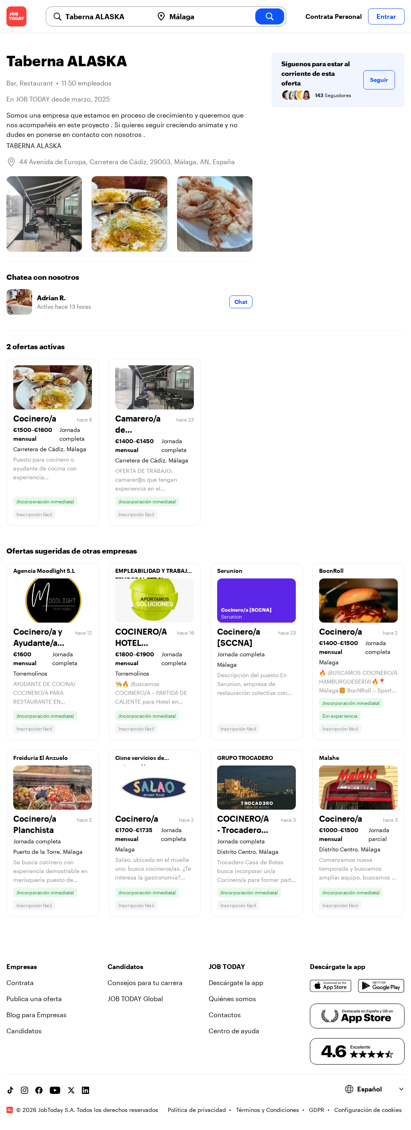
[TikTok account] (10, 1090)
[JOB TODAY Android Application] (381, 986)
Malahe (329, 757)
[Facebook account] (39, 1090)
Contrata (20, 982)
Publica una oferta (34, 998)
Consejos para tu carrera (145, 982)
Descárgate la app (236, 982)
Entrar (386, 16)
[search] (269, 16)
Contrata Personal (333, 16)
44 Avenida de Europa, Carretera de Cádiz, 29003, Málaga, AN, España (127, 161)
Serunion (229, 570)
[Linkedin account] (85, 1090)
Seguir (379, 79)
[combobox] (106, 16)
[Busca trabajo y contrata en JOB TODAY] (16, 16)
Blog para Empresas (36, 1014)
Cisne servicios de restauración (139, 760)
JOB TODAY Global (135, 998)
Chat (240, 301)
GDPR (316, 1109)
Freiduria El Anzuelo (40, 757)
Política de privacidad (197, 1109)
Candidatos (24, 1030)
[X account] (71, 1090)
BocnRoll (331, 570)
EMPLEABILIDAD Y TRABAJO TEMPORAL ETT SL (153, 572)
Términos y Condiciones (267, 1109)
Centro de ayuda (234, 1030)
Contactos (225, 1014)
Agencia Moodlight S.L (44, 570)
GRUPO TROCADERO (245, 757)
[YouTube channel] (55, 1090)
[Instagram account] (24, 1090)
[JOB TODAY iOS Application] (331, 986)
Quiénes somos (232, 998)
